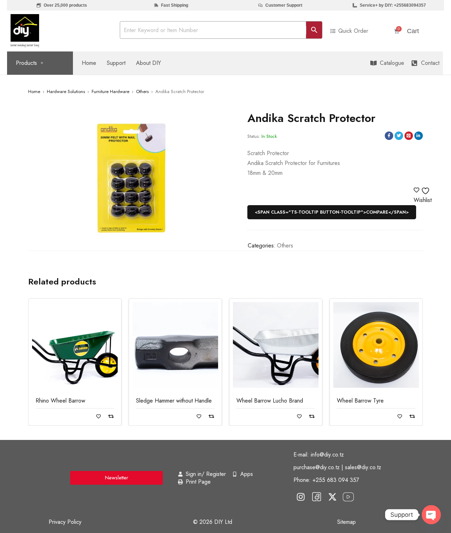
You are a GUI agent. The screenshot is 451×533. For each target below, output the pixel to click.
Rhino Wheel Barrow (60, 401)
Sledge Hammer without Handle (174, 401)
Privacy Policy (65, 522)
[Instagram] (301, 497)
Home (89, 63)
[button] (30, 63)
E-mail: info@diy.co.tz (319, 455)
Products (26, 63)
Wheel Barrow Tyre (360, 401)
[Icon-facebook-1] (316, 497)
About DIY (148, 63)
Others (142, 91)
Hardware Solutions (66, 91)
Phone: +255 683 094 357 (326, 480)
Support (116, 63)
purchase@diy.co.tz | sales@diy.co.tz (337, 467)
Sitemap (346, 522)
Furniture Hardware (110, 91)
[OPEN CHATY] (431, 514)
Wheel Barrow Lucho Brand (269, 401)
